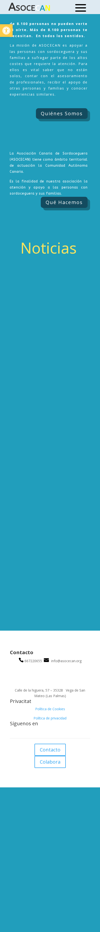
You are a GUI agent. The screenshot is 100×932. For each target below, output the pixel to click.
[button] (6, 30)
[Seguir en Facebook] (45, 732)
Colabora (50, 762)
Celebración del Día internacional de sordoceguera (48, 577)
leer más (79, 373)
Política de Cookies (50, 709)
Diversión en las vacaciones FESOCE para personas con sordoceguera (48, 346)
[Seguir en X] (55, 732)
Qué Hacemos (64, 202)
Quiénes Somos (62, 113)
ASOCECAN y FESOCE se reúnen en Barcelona (47, 462)
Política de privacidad (50, 718)
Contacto (50, 749)
